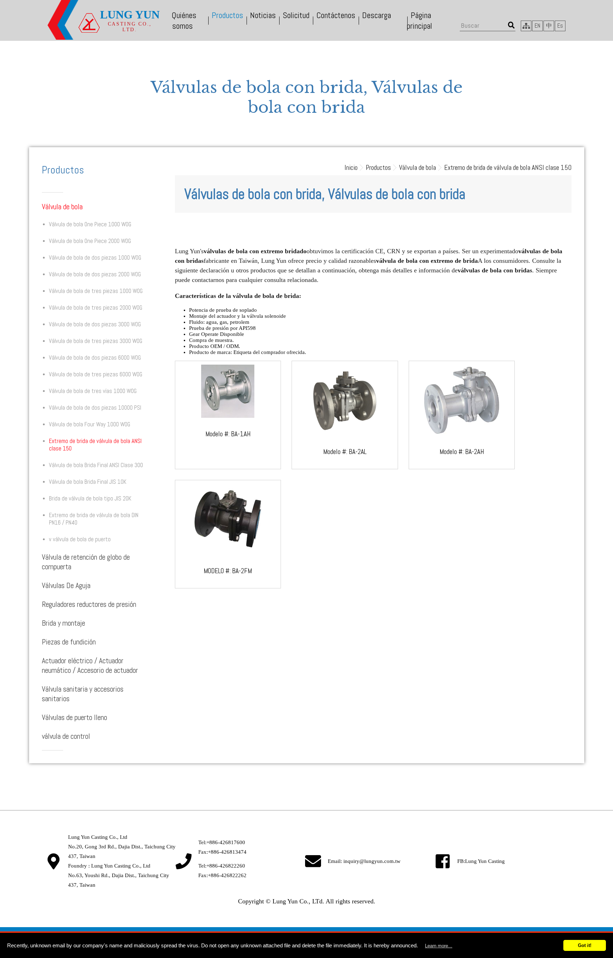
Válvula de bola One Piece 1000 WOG (90, 224)
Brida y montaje (63, 623)
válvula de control (66, 736)
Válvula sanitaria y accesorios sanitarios (82, 693)
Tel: (221, 842)
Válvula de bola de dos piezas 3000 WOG (95, 324)
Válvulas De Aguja (66, 585)
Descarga (376, 15)
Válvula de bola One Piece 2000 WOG (90, 241)
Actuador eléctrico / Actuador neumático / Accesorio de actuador (90, 665)
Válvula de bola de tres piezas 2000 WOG (95, 307)
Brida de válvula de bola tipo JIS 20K (90, 498)
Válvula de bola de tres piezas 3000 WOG (95, 341)
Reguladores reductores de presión (89, 604)
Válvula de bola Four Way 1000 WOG (89, 424)
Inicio (351, 167)
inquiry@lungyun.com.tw (372, 861)
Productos (227, 15)
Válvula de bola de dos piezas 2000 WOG (95, 274)
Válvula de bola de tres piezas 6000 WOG (95, 374)
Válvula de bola (62, 206)
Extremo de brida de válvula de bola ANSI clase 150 (95, 444)
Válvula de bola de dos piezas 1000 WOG (95, 257)
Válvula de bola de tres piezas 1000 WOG (96, 291)
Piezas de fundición (69, 642)
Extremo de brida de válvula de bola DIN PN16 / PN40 (93, 518)
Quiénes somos (184, 20)
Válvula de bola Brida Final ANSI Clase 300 (96, 465)
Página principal (419, 20)
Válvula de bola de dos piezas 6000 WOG (95, 357)
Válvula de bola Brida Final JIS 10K (87, 482)
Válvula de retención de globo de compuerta (86, 561)
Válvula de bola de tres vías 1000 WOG (93, 391)
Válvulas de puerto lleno (74, 717)
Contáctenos (335, 15)
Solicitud (296, 15)
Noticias (263, 15)
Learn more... (438, 945)
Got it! (584, 945)
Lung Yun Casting (485, 861)
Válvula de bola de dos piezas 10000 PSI (95, 407)
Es (560, 25)
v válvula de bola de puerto (80, 539)
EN (537, 25)
